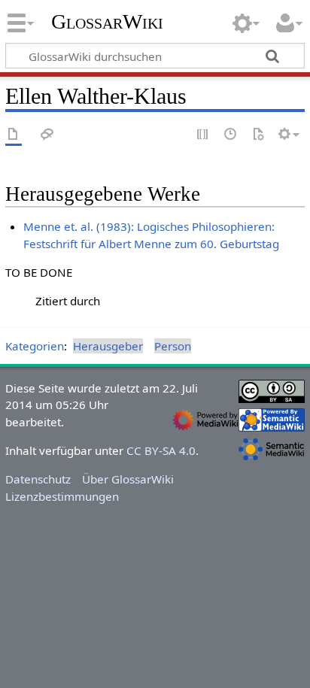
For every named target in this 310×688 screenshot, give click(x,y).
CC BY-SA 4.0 (161, 450)
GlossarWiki (107, 21)
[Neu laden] (258, 135)
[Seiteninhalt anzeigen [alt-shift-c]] (13, 135)
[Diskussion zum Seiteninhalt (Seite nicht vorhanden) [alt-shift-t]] (47, 135)
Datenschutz (38, 478)
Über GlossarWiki (128, 478)
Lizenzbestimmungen (62, 496)
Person (172, 345)
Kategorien (34, 345)
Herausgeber (108, 345)
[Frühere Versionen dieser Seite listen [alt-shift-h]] (231, 135)
